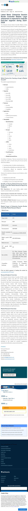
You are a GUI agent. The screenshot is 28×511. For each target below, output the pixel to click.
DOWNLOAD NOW (9, 375)
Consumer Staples (4, 446)
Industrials (3, 456)
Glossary (2, 480)
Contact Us (3, 478)
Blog (15, 476)
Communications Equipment (6, 465)
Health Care (3, 452)
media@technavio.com (9, 357)
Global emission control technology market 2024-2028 (13, 430)
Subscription (3, 476)
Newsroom (16, 478)
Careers (2, 482)
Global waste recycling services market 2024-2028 (12, 432)
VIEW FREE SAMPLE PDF (9, 411)
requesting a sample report (17, 59)
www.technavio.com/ (9, 359)
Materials (3, 454)
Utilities (2, 459)
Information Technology (6, 450)
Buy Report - (7, 391)
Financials (3, 463)
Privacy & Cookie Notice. (14, 506)
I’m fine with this (23, 509)
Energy (2, 461)
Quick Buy (6, 407)
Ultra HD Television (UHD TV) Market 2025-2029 (11, 428)
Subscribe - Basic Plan (8, 398)
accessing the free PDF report (7, 272)
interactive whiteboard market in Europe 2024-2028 (12, 434)
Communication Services (6, 457)
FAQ (15, 480)
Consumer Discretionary (6, 448)
